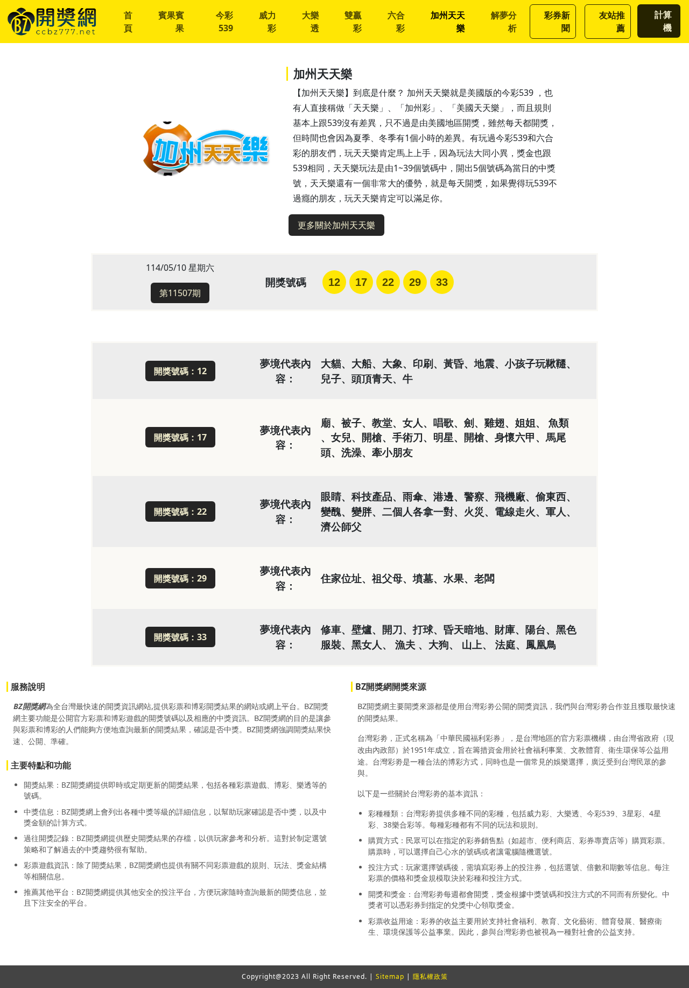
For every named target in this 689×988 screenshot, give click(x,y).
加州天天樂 (448, 21)
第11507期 (180, 293)
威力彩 (267, 21)
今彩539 (224, 21)
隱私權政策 (430, 976)
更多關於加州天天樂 (336, 225)
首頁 (128, 21)
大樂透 (310, 21)
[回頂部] (674, 951)
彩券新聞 (557, 21)
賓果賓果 (171, 21)
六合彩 (396, 21)
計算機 (663, 21)
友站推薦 (612, 21)
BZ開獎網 (29, 706)
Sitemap (390, 976)
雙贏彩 (353, 21)
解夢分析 (504, 21)
